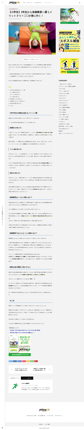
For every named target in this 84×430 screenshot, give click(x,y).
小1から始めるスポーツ (64, 128)
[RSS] (2, 427)
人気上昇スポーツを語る (64, 124)
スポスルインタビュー (64, 100)
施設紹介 (61, 131)
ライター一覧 (50, 415)
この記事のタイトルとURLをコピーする (30, 59)
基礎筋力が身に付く (16, 92)
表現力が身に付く (16, 96)
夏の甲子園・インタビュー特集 (66, 126)
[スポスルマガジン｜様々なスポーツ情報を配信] (14, 2)
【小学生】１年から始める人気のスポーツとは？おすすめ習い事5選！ (25, 330)
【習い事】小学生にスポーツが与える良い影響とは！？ (22, 332)
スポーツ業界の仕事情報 (64, 107)
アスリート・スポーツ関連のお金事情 (67, 86)
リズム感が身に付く (16, 94)
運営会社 (41, 424)
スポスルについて (63, 95)
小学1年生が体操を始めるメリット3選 (17, 90)
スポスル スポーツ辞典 (64, 93)
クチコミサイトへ (59, 415)
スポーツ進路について (64, 114)
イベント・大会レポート (64, 91)
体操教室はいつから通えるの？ (16, 98)
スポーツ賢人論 (62, 112)
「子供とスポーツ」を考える (65, 84)
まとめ (11, 105)
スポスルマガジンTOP (31, 415)
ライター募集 (47, 424)
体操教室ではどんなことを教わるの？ (17, 101)
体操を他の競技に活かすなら (16, 103)
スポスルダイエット (63, 102)
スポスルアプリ (62, 98)
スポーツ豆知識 (62, 109)
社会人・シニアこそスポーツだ (66, 133)
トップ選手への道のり (64, 119)
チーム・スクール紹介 (64, 116)
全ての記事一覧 (41, 415)
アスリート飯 (62, 88)
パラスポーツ (62, 121)
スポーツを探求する (63, 105)
